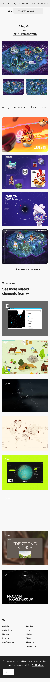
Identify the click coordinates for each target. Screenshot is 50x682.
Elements (6, 634)
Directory (6, 638)
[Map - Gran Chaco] (25, 433)
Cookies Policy (38, 665)
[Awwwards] (10, 11)
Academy (30, 626)
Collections (7, 630)
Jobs (28, 630)
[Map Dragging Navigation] (25, 357)
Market (29, 634)
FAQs (28, 638)
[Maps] (25, 472)
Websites (6, 626)
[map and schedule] (25, 318)
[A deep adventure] (25, 172)
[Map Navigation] (25, 246)
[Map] (25, 587)
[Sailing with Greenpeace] (25, 510)
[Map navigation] (25, 395)
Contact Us (31, 646)
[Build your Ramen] (25, 134)
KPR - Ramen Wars (25, 33)
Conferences (8, 642)
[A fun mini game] (25, 209)
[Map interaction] (25, 548)
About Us (30, 642)
